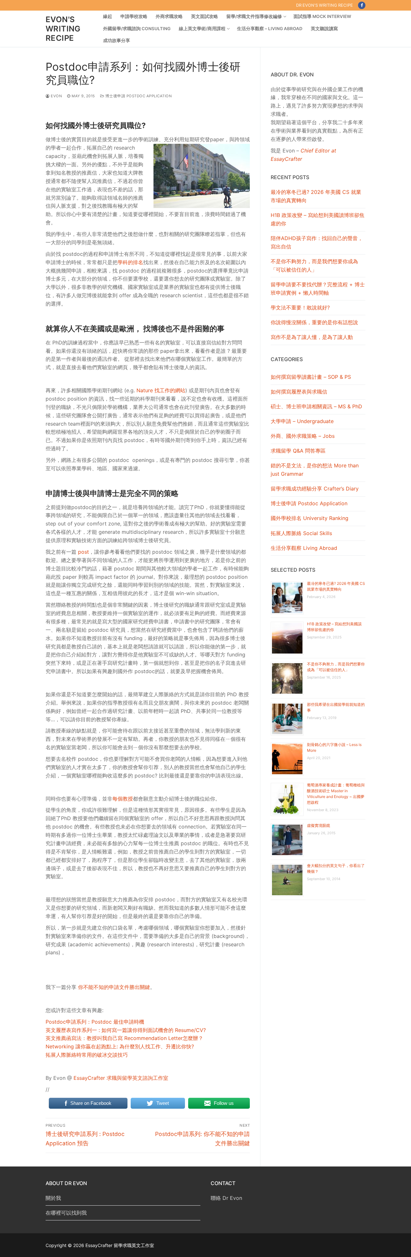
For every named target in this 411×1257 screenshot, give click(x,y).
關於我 (53, 1198)
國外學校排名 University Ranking (309, 518)
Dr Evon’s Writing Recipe (324, 5)
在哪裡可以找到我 (66, 1212)
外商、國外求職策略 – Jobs (303, 436)
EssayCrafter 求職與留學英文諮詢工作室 (121, 1078)
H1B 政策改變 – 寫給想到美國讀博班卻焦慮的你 (317, 219)
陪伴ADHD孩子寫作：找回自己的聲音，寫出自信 (317, 242)
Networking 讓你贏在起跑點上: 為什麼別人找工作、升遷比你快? (120, 1046)
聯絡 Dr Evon (226, 1198)
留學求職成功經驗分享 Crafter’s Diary (315, 488)
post (83, 552)
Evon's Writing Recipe (63, 29)
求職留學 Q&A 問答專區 (298, 450)
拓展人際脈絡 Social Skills (301, 533)
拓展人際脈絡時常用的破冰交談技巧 (87, 1055)
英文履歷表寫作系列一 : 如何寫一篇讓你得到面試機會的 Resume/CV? (126, 1030)
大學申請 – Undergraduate (302, 421)
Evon (56, 96)
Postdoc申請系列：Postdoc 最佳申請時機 (95, 1022)
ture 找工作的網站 (164, 390)
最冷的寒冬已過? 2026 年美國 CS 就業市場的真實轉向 (316, 196)
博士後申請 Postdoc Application (138, 96)
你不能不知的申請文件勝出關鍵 (114, 987)
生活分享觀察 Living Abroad (304, 548)
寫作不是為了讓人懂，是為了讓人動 (312, 337)
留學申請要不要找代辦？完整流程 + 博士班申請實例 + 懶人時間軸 (318, 288)
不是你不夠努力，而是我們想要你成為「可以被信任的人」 (314, 265)
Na (139, 390)
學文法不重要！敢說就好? (300, 307)
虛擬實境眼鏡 (318, 825)
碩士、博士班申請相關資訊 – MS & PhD (316, 406)
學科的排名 (130, 262)
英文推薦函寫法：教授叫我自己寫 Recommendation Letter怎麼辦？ (124, 1038)
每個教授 (122, 798)
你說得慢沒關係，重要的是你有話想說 (314, 322)
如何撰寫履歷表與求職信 (299, 391)
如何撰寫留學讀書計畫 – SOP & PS (311, 377)
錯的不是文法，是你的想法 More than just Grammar (315, 469)
